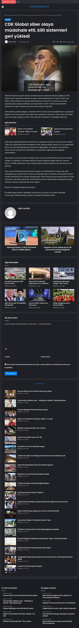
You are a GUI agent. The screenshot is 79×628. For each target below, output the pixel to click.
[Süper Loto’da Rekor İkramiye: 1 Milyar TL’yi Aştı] (10, 131)
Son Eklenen (39, 383)
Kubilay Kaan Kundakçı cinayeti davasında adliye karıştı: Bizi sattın (43, 502)
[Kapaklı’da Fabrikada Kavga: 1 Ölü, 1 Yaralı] (63, 274)
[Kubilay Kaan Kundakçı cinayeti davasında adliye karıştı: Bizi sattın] (10, 504)
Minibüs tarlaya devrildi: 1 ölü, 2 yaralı (32, 428)
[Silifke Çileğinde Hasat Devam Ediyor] (63, 295)
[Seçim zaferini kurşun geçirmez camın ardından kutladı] (10, 514)
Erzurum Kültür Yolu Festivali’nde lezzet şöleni (35, 391)
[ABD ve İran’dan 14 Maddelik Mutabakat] (15, 295)
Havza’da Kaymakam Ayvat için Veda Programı (35, 465)
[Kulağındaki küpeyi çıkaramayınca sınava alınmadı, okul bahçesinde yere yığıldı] (10, 560)
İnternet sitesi (45, 356)
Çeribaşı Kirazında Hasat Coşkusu (30, 492)
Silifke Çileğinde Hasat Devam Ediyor (61, 304)
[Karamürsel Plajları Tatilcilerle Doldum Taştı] (10, 523)
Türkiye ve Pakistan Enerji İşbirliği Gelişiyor (33, 483)
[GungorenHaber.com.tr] (39, 6)
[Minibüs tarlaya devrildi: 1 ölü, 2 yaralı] (10, 431)
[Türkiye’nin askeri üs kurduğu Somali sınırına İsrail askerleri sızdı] (10, 458)
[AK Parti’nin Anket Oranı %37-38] (10, 440)
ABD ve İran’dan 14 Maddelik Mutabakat (15, 304)
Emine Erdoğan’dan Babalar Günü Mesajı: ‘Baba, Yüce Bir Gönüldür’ (42, 538)
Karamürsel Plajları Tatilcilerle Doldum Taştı (34, 520)
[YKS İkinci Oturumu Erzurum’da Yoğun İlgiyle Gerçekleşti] (10, 532)
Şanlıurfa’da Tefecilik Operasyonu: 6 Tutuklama (38, 282)
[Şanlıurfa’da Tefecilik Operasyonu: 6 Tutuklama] (39, 274)
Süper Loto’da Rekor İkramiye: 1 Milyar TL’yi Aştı (35, 419)
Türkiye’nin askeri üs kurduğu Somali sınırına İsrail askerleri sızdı (41, 456)
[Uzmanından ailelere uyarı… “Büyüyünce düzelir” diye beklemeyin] (10, 403)
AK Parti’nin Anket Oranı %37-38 (30, 437)
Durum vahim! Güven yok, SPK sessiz (38, 304)
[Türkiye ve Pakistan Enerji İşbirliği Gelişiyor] (10, 486)
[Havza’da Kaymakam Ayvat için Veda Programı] (10, 468)
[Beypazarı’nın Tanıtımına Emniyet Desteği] (10, 477)
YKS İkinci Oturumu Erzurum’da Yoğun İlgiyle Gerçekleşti (38, 529)
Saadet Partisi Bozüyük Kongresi (30, 566)
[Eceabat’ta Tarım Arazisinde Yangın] (10, 449)
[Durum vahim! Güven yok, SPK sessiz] (39, 295)
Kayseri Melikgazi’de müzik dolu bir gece (30, 2)
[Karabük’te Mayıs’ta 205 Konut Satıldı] (15, 274)
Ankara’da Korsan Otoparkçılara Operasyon (34, 548)
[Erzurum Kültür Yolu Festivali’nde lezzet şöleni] (10, 394)
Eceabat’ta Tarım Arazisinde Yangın (31, 446)
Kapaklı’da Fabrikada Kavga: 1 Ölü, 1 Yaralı (61, 282)
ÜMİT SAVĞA (12, 42)
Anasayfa (9, 15)
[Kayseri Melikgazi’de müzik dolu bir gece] (10, 412)
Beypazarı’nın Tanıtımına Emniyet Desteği (33, 474)
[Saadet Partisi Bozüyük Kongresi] (10, 569)
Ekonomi (16, 15)
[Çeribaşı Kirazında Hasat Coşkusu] (46, 131)
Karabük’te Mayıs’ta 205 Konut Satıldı (14, 282)
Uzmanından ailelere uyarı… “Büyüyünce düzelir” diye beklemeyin (42, 400)
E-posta (8, 356)
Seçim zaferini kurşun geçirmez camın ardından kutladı (38, 511)
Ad (6, 349)
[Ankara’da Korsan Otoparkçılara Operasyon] (10, 550)
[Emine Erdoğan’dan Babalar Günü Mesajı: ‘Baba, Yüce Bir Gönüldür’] (10, 541)
